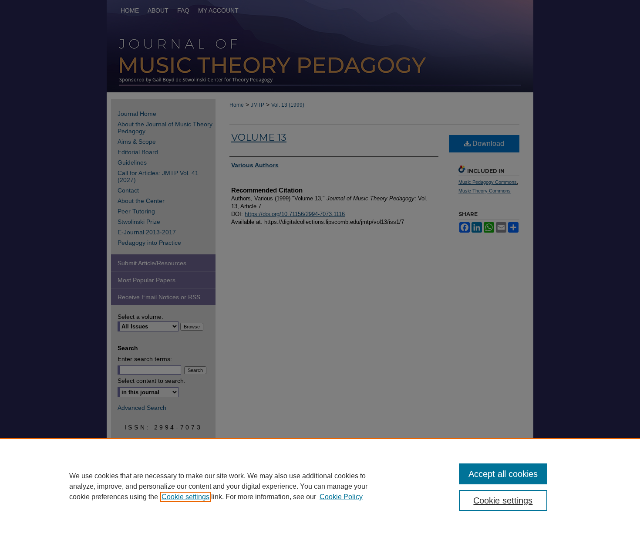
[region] (320, 486)
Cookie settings (185, 496)
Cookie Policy (341, 496)
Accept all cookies (503, 474)
